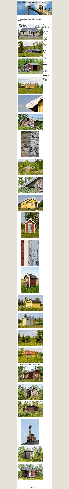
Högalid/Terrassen (45, 31)
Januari (45, 58)
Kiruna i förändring (45, 33)
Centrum (44, 25)
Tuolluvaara (44, 45)
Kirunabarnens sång (45, 69)
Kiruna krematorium (45, 34)
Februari (45, 57)
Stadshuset (44, 43)
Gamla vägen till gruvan (46, 26)
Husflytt (44, 30)
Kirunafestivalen (45, 70)
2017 (44, 51)
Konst (44, 36)
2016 (44, 59)
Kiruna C (44, 32)
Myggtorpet (44, 40)
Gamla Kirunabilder (45, 77)
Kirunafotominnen (45, 71)
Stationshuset (45, 44)
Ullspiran (44, 46)
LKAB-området (45, 37)
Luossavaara (45, 39)
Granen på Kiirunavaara (46, 27)
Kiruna (44, 78)
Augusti (45, 52)
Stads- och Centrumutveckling (47, 81)
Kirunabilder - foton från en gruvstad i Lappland (34, 2)
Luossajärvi (44, 38)
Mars (44, 56)
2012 (44, 62)
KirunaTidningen (45, 72)
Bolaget (44, 24)
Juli (44, 53)
